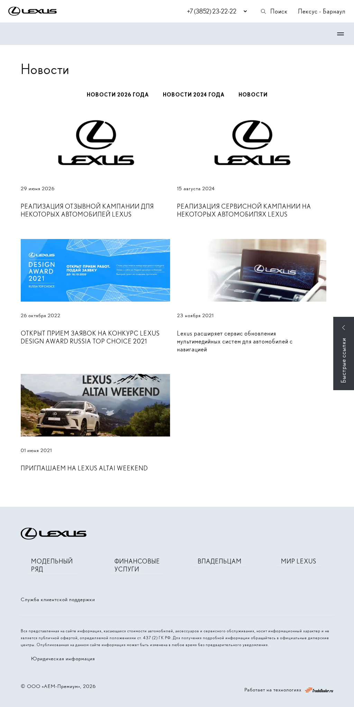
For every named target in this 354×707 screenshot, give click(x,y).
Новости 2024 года (194, 95)
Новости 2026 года (118, 95)
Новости (253, 95)
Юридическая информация (63, 658)
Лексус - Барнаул (322, 11)
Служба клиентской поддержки (58, 599)
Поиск (279, 11)
